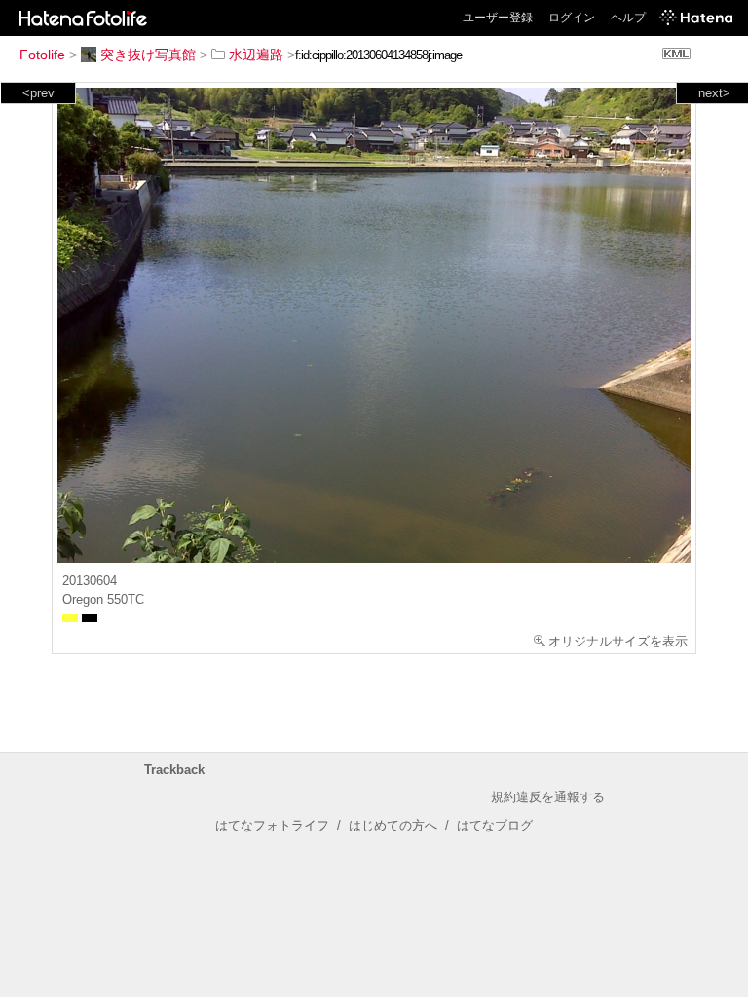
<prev (38, 93)
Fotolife (42, 54)
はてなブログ (495, 825)
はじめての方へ (393, 825)
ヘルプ (628, 17)
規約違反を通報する (548, 797)
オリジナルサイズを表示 (618, 641)
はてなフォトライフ (272, 825)
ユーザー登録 (498, 17)
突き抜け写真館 (148, 54)
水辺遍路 (256, 54)
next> (714, 93)
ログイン (571, 17)
